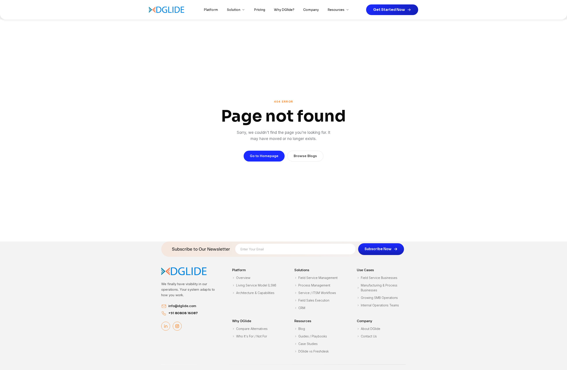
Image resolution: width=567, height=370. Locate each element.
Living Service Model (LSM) (256, 285)
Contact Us (369, 336)
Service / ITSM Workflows (317, 293)
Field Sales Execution (313, 300)
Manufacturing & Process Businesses (379, 287)
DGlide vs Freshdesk (313, 351)
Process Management (314, 285)
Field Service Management (318, 278)
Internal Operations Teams (380, 305)
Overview (243, 278)
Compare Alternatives (252, 329)
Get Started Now (389, 9)
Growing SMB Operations (379, 298)
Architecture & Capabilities (255, 293)
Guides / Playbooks (312, 336)
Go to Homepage (264, 156)
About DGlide (370, 329)
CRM (301, 308)
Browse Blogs (305, 156)
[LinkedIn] (165, 326)
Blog (301, 329)
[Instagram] (177, 326)
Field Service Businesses (379, 278)
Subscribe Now (378, 249)
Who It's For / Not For (251, 336)
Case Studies (308, 344)
